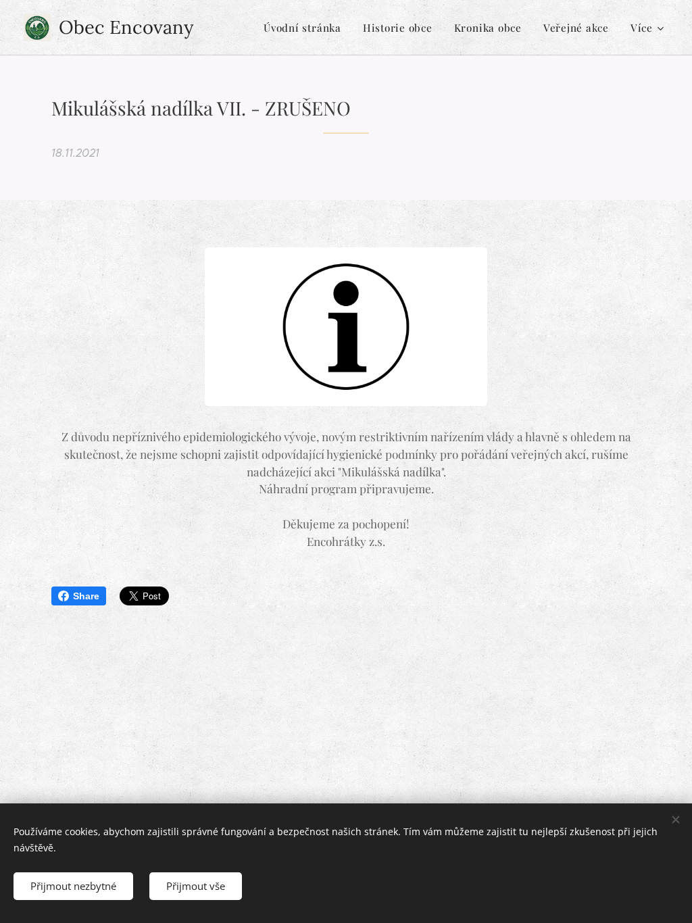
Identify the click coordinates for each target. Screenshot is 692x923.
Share (86, 596)
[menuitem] (306, 28)
